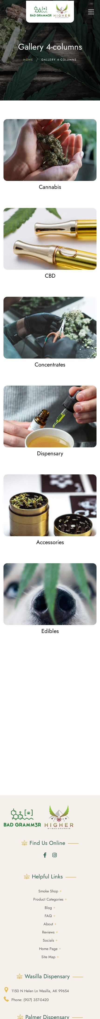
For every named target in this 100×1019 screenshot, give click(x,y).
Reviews (48, 932)
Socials (48, 940)
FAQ (48, 916)
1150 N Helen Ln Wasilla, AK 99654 (40, 991)
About (48, 924)
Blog (48, 907)
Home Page (48, 948)
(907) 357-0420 (30, 999)
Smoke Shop (48, 891)
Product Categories (48, 899)
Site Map (48, 957)
